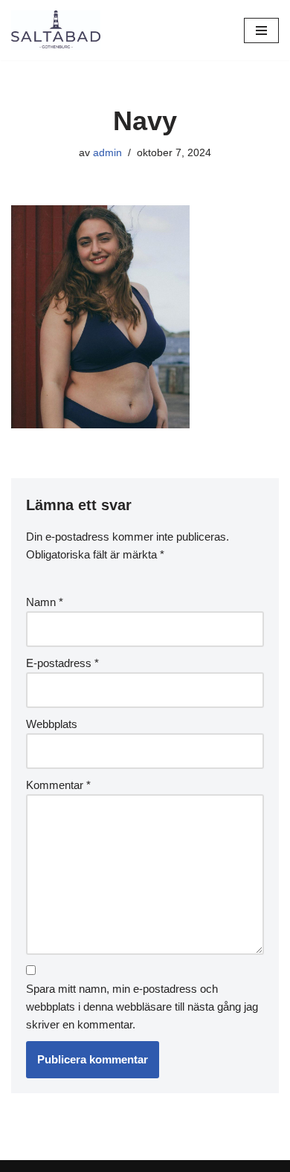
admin (107, 152)
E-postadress (62, 663)
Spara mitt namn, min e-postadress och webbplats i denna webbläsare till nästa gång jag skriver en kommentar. (142, 1006)
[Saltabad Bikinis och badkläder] (55, 30)
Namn (44, 602)
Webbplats (51, 724)
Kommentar (58, 785)
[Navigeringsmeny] (261, 30)
